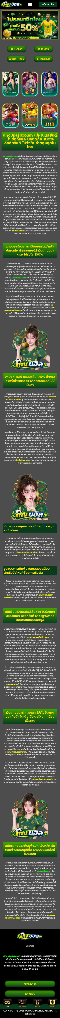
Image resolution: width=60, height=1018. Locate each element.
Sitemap (30, 945)
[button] (30, 4)
